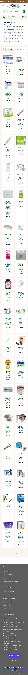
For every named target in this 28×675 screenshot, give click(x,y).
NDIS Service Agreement (10, 609)
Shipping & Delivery (8, 591)
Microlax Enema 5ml (8, 67)
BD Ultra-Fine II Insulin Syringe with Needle (20, 177)
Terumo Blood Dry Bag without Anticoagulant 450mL (21, 293)
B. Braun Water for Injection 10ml (20, 237)
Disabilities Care (7, 574)
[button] (3, 6)
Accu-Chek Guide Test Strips (8, 481)
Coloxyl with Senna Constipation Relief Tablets (8, 265)
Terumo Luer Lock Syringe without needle (21, 122)
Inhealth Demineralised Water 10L (8, 206)
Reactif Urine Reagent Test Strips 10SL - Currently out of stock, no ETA (8, 322)
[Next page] (20, 553)
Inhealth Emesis (8, 176)
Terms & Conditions (8, 602)
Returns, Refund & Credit (10, 595)
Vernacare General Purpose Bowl (8, 428)
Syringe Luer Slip (8, 348)
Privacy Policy (7, 605)
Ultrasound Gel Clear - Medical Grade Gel (20, 263)
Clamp (8, 454)
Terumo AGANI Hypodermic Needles (8, 94)
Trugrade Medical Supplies (16, 673)
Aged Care (6, 571)
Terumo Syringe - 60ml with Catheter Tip (21, 427)
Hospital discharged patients (11, 581)
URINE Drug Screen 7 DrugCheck (21, 398)
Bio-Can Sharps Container (8, 372)
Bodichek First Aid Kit (21, 372)
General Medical (7, 578)
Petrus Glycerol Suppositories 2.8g (21, 321)
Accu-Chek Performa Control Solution (20, 481)
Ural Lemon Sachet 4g (21, 149)
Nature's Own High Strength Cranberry (8, 293)
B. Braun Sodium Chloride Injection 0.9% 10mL (20, 95)
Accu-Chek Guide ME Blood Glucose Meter (20, 456)
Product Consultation (9, 598)
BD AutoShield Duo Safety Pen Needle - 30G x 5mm (21, 535)
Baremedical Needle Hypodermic (21, 68)
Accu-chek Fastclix (20, 348)
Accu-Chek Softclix (8, 506)
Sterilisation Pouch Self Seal (8, 398)
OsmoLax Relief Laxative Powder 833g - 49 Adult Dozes (21, 508)
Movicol (8, 120)
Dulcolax (20, 202)
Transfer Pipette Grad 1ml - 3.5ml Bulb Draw (8, 535)
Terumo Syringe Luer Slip (8, 149)
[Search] (24, 11)
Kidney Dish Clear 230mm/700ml (8, 236)
